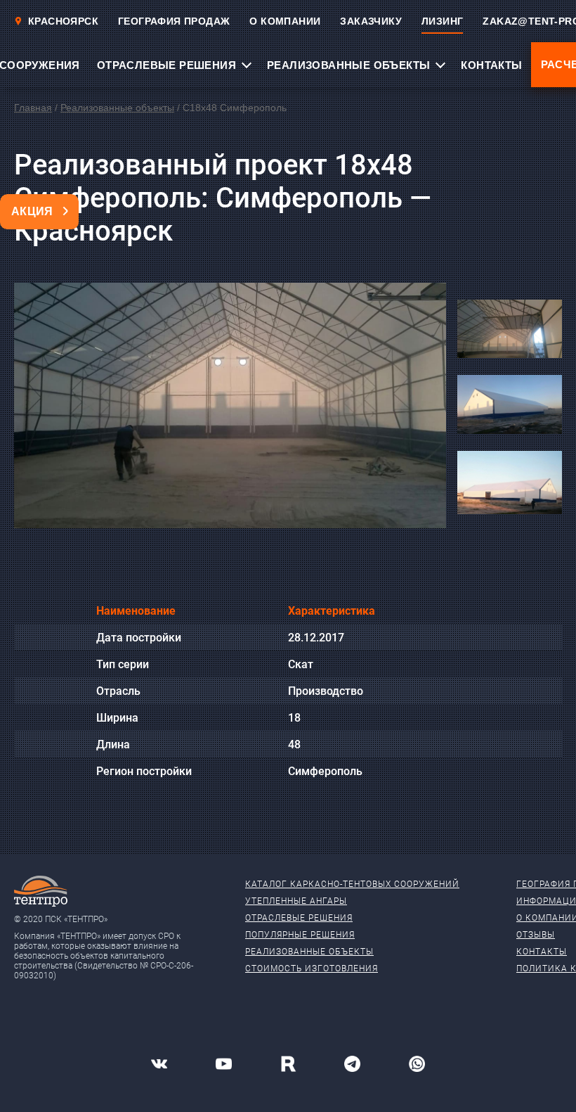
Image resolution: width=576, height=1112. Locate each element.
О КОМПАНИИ (284, 21)
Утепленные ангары (296, 901)
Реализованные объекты (117, 107)
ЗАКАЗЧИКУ (371, 21)
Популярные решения (300, 935)
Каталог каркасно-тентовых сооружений (352, 884)
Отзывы (535, 935)
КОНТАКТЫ (491, 65)
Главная (33, 107)
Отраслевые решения (299, 918)
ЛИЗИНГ (442, 21)
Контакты (541, 952)
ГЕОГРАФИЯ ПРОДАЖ (174, 21)
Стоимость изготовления (311, 968)
